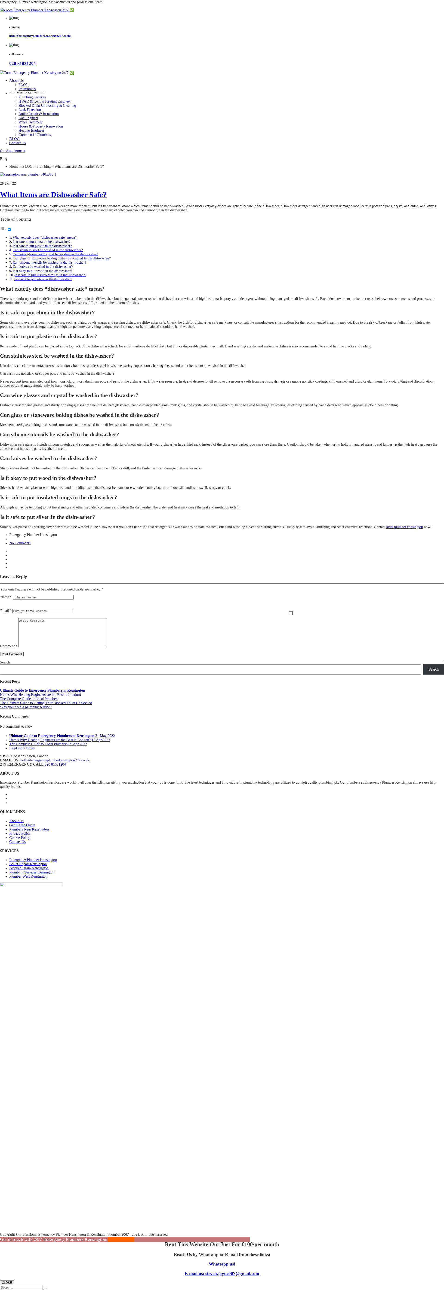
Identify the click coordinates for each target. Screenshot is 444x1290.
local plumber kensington (404, 527)
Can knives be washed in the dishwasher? (43, 266)
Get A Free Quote (22, 825)
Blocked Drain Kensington (29, 868)
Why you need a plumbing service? (26, 707)
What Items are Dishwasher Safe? (53, 194)
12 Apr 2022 (101, 740)
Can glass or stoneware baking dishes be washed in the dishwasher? (62, 258)
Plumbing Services (32, 97)
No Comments (20, 543)
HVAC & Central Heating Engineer (44, 101)
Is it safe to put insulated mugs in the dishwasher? (50, 275)
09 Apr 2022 (77, 744)
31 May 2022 (105, 736)
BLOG (14, 139)
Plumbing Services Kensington (31, 872)
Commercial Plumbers (34, 135)
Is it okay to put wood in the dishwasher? (42, 271)
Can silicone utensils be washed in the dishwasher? (49, 262)
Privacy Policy (20, 833)
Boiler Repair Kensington (28, 864)
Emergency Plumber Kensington (33, 860)
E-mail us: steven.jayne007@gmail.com (222, 1273)
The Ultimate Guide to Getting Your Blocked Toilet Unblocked (46, 703)
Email (6, 611)
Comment (8, 646)
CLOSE (7, 1282)
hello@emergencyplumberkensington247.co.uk (40, 35)
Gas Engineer (28, 118)
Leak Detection (29, 110)
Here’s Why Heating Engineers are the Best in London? (40, 695)
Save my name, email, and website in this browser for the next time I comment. (291, 613)
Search (5, 662)
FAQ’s (23, 85)
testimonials (27, 89)
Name (6, 597)
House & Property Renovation (40, 126)
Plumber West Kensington (28, 876)
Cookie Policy (19, 838)
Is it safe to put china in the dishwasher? (42, 241)
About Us (16, 80)
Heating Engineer (31, 130)
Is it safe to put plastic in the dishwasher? (42, 246)
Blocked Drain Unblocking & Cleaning (47, 105)
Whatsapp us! (222, 1264)
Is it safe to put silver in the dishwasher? (43, 279)
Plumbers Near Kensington (29, 829)
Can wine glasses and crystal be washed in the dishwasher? (55, 254)
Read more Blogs (22, 748)
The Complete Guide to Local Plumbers (29, 699)
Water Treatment (30, 122)
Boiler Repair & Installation (38, 114)
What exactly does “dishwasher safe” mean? (45, 237)
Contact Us (17, 143)
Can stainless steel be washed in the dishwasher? (48, 250)
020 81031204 (22, 63)
